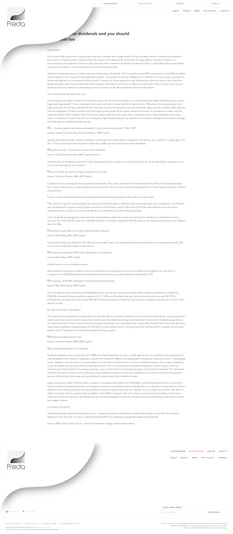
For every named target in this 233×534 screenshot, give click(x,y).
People (187, 11)
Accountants (111, 4)
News (197, 11)
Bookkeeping (145, 4)
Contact (224, 11)
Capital (180, 4)
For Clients (210, 11)
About (176, 11)
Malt (49, 527)
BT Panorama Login (69, 524)
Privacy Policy (13, 524)
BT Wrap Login (49, 524)
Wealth (215, 4)
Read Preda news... (173, 507)
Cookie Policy (31, 524)
